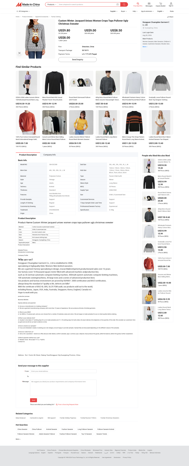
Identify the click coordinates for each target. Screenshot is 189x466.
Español (50, 453)
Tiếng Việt (144, 453)
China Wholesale (86, 450)
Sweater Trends (101, 434)
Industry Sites (109, 450)
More (144, 47)
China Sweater (22, 429)
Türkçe (137, 453)
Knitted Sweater (51, 429)
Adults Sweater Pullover (47, 434)
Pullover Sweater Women (26, 434)
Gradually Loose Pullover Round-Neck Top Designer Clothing (164, 243)
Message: (25, 381)
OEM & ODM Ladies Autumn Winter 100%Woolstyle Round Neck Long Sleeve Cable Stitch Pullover (164, 161)
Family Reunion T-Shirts (88, 418)
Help (134, 11)
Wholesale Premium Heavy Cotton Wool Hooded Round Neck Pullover (164, 226)
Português (58, 453)
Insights (149, 450)
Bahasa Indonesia (155, 453)
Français (66, 453)
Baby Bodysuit (21, 418)
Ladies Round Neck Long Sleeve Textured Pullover (164, 308)
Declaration (117, 457)
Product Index (132, 450)
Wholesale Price (97, 450)
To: (28, 376)
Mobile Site (142, 450)
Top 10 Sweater (86, 434)
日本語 (118, 453)
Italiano (83, 453)
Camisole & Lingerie (36, 418)
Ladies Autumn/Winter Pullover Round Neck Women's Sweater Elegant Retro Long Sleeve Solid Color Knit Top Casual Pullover (165, 292)
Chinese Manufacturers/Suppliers (68, 450)
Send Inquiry (77, 59)
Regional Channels (120, 450)
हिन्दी (124, 453)
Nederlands (98, 453)
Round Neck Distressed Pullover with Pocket (165, 193)
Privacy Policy (127, 457)
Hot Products (41, 450)
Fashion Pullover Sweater (68, 434)
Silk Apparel (51, 418)
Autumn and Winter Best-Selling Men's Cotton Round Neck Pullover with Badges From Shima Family (164, 275)
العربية (106, 453)
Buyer (123, 11)
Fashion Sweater (67, 429)
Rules (172, 11)
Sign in (171, 6)
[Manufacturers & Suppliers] (28, 4)
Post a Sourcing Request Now (67, 404)
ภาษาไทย (130, 453)
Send (33, 400)
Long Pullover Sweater (85, 429)
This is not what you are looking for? (42, 404)
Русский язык (75, 453)
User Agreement (106, 457)
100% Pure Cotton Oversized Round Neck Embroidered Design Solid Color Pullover (165, 259)
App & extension (146, 11)
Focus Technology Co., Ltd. (80, 457)
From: (26, 371)
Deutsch (90, 453)
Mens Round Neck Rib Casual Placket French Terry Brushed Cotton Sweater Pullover (164, 177)
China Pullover (37, 429)
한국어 (112, 453)
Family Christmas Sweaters (110, 418)
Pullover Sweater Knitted (105, 429)
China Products (51, 450)
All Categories (23, 11)
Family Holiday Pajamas (68, 418)
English (43, 453)
